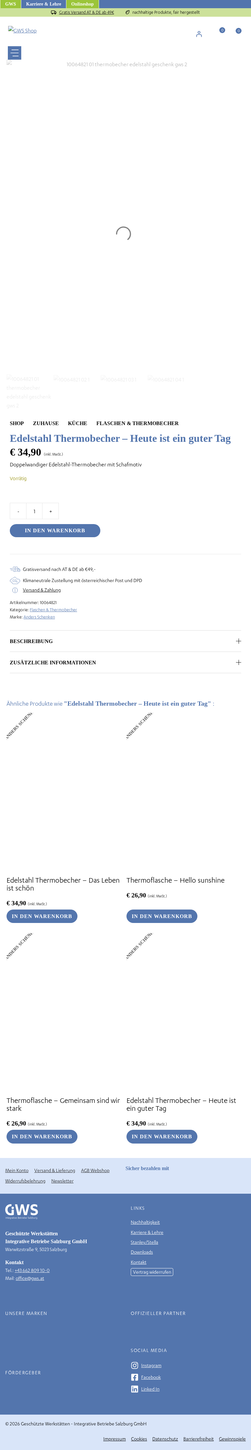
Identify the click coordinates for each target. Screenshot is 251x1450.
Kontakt (138, 1262)
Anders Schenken (39, 616)
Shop (17, 423)
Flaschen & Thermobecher (137, 423)
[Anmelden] (199, 34)
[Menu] (14, 53)
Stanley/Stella (144, 1242)
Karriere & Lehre (43, 4)
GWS (10, 4)
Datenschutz (165, 1438)
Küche (77, 423)
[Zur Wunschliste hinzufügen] (240, 423)
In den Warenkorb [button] (42, 916)
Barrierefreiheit (198, 1438)
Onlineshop (82, 4)
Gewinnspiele (232, 1438)
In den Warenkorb (55, 530)
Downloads (142, 1252)
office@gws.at (30, 1278)
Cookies (139, 1438)
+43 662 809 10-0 (32, 1270)
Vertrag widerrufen (152, 1272)
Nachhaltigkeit (145, 1222)
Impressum (114, 1438)
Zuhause (46, 423)
